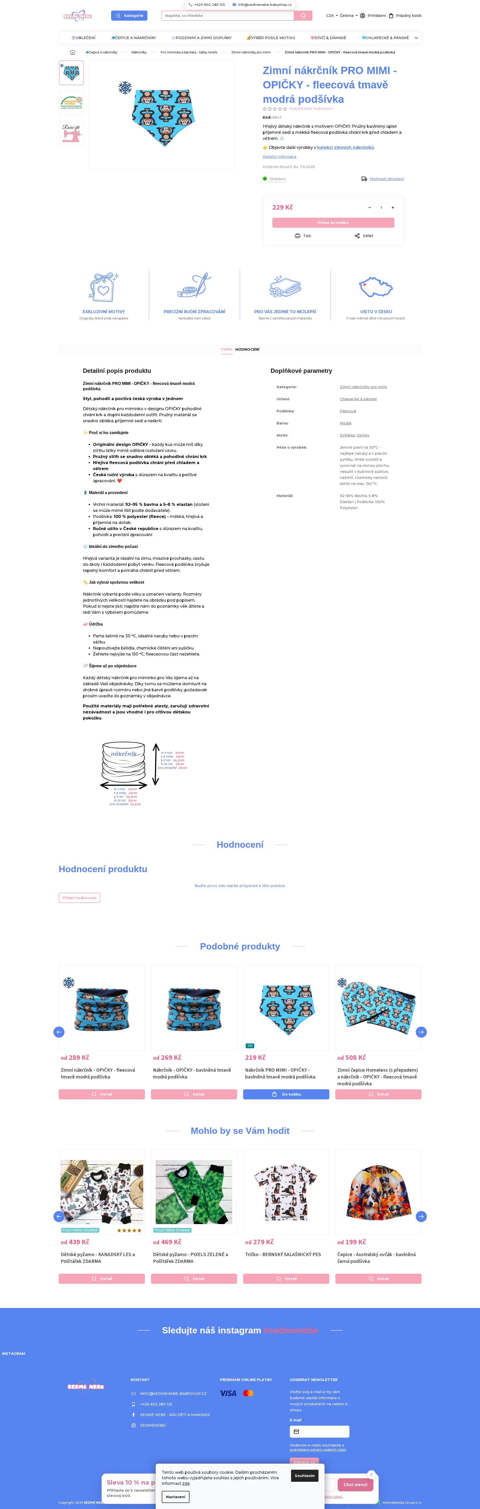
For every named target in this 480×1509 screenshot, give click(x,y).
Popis (227, 349)
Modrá (345, 423)
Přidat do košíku (333, 222)
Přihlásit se (304, 1462)
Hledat (303, 16)
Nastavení (175, 1497)
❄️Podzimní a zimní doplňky (201, 38)
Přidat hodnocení (79, 898)
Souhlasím (305, 1475)
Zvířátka (347, 435)
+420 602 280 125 (156, 1404)
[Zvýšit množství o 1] (392, 207)
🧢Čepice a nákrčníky (133, 38)
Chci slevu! (355, 1484)
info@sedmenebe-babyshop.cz (173, 1393)
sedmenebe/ (153, 1425)
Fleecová (348, 411)
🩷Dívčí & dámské (328, 38)
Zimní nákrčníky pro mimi (363, 387)
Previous (59, 1032)
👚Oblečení (83, 38)
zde (186, 1483)
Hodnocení (247, 349)
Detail (106, 1094)
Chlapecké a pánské (358, 399)
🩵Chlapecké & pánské (385, 38)
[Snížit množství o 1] (369, 207)
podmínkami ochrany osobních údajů (318, 1450)
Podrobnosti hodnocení (311, 108)
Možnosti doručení (387, 179)
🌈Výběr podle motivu (271, 38)
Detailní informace (280, 156)
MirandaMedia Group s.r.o (402, 1502)
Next (421, 1032)
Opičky (363, 435)
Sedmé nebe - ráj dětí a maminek (175, 1415)
